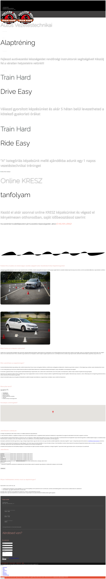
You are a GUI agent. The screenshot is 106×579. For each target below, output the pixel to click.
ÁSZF (23, 563)
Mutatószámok (12, 563)
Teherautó (5, 51)
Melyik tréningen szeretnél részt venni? (8, 460)
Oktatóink (4, 64)
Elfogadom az (11, 558)
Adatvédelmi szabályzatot (14, 558)
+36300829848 (6, 7)
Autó (3, 37)
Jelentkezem (3, 468)
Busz (4, 57)
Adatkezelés (18, 563)
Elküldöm (4, 559)
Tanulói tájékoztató (4, 563)
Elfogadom (2, 578)
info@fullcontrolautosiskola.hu (8, 8)
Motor (4, 44)
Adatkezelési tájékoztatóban (58, 576)
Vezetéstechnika (6, 77)
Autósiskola (5, 31)
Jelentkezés (5, 70)
